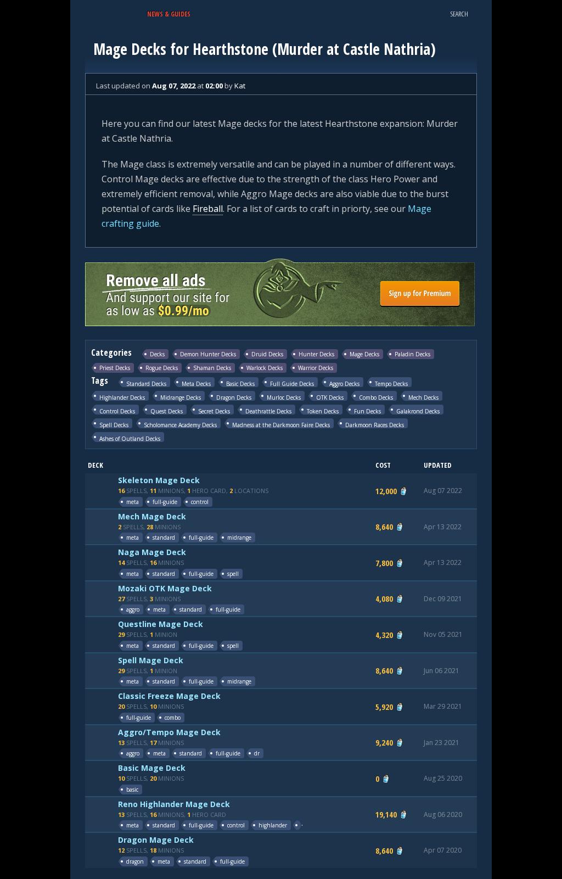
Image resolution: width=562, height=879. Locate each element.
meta (132, 502)
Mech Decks (423, 397)
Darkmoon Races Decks (374, 424)
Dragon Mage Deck (156, 840)
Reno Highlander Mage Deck (174, 804)
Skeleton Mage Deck (159, 480)
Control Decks (117, 411)
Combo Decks (376, 397)
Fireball (208, 209)
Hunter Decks (316, 354)
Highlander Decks (122, 397)
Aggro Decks (344, 383)
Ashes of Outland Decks (129, 438)
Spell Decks (113, 424)
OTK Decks (330, 397)
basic (132, 789)
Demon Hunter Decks (208, 354)
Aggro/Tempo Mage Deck (169, 732)
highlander (272, 825)
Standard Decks (146, 383)
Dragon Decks (233, 397)
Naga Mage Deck (152, 552)
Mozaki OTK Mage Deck (165, 588)
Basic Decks (240, 383)
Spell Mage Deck (150, 660)
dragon (135, 861)
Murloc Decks (284, 397)
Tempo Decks (391, 383)
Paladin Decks (412, 354)
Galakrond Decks (418, 411)
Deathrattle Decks (268, 411)
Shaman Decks (212, 368)
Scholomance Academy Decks (180, 424)
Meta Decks (196, 383)
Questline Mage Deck (160, 624)
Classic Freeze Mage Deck (169, 696)
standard (164, 537)
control (200, 502)
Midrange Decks (180, 397)
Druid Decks (267, 354)
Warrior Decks (315, 368)
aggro (132, 609)
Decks (157, 354)
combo (173, 717)
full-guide (165, 502)
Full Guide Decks (292, 383)
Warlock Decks (264, 368)
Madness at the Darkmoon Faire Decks (281, 424)
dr (257, 753)
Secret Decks (214, 411)
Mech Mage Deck (152, 516)
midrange (239, 537)
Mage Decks (364, 354)
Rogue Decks (161, 368)
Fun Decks (367, 411)
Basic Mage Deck (152, 768)
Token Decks (323, 411)
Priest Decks (114, 368)
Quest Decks (166, 411)
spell (233, 574)
